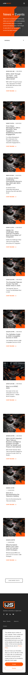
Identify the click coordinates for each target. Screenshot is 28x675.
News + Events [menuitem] (6, 621)
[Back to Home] (7, 3)
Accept (14, 664)
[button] (14, 581)
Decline (14, 668)
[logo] (9, 605)
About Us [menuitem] (16, 621)
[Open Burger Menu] (24, 3)
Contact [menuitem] (5, 626)
